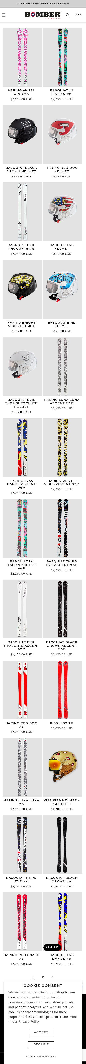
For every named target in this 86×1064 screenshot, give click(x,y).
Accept (41, 1032)
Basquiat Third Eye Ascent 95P (61, 563)
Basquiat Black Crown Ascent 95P (61, 646)
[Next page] (53, 977)
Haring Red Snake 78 (21, 957)
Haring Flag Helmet (62, 247)
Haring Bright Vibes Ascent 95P (61, 483)
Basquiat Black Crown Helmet (21, 170)
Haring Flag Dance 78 (62, 957)
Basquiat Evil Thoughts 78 (21, 247)
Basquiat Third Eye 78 (21, 880)
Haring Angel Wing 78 (21, 92)
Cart (77, 15)
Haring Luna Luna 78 (21, 802)
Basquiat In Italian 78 (61, 92)
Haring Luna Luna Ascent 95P (62, 402)
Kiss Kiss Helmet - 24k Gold (62, 802)
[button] (4, 15)
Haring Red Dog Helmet (62, 170)
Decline (41, 1044)
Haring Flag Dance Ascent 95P (21, 484)
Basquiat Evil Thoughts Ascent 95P (21, 646)
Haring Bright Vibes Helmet (21, 325)
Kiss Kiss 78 (61, 723)
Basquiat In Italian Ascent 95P (21, 565)
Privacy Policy (29, 1021)
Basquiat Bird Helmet (62, 325)
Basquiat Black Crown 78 (61, 880)
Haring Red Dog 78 (21, 725)
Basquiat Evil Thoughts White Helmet (21, 403)
